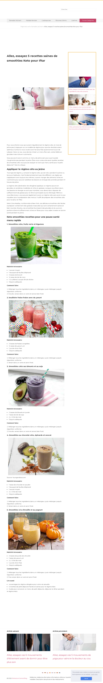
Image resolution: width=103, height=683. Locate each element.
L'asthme (74, 20)
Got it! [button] (86, 678)
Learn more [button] (94, 674)
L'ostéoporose (46, 20)
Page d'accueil (25, 26)
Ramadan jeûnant (15, 20)
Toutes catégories (88, 20)
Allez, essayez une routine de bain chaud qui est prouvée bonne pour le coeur (81, 109)
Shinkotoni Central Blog (19, 678)
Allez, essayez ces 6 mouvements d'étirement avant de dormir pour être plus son (27, 658)
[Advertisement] (32, 9)
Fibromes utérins (61, 20)
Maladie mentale (31, 20)
